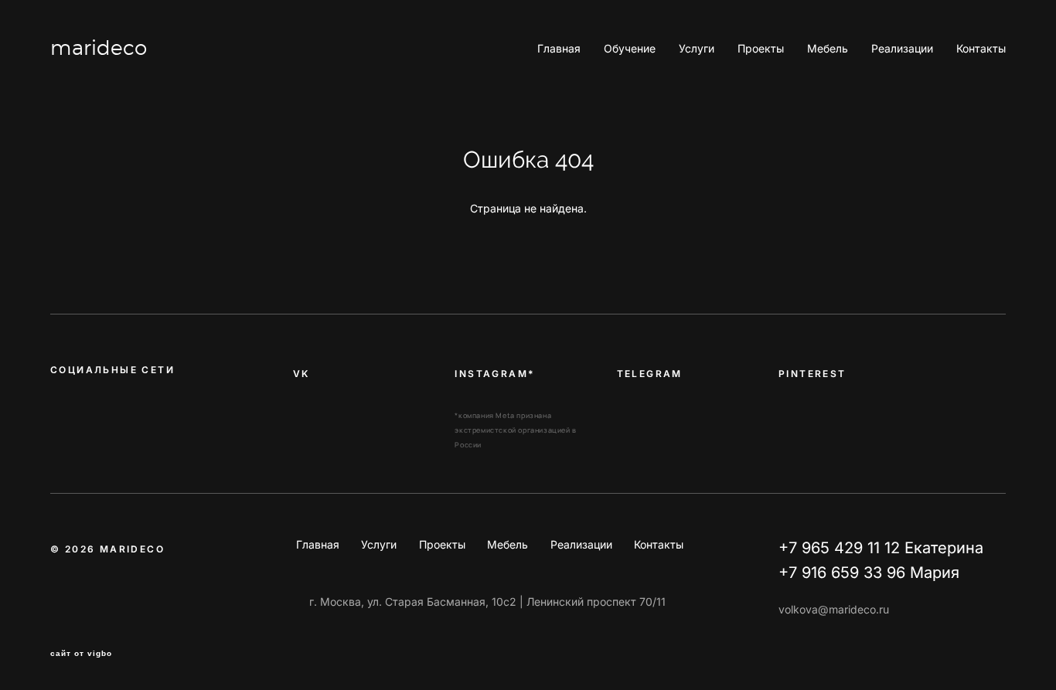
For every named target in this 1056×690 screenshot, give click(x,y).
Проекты (760, 48)
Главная (559, 48)
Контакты (981, 48)
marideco (98, 49)
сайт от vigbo (81, 654)
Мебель (827, 48)
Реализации (902, 48)
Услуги (696, 48)
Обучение (630, 48)
